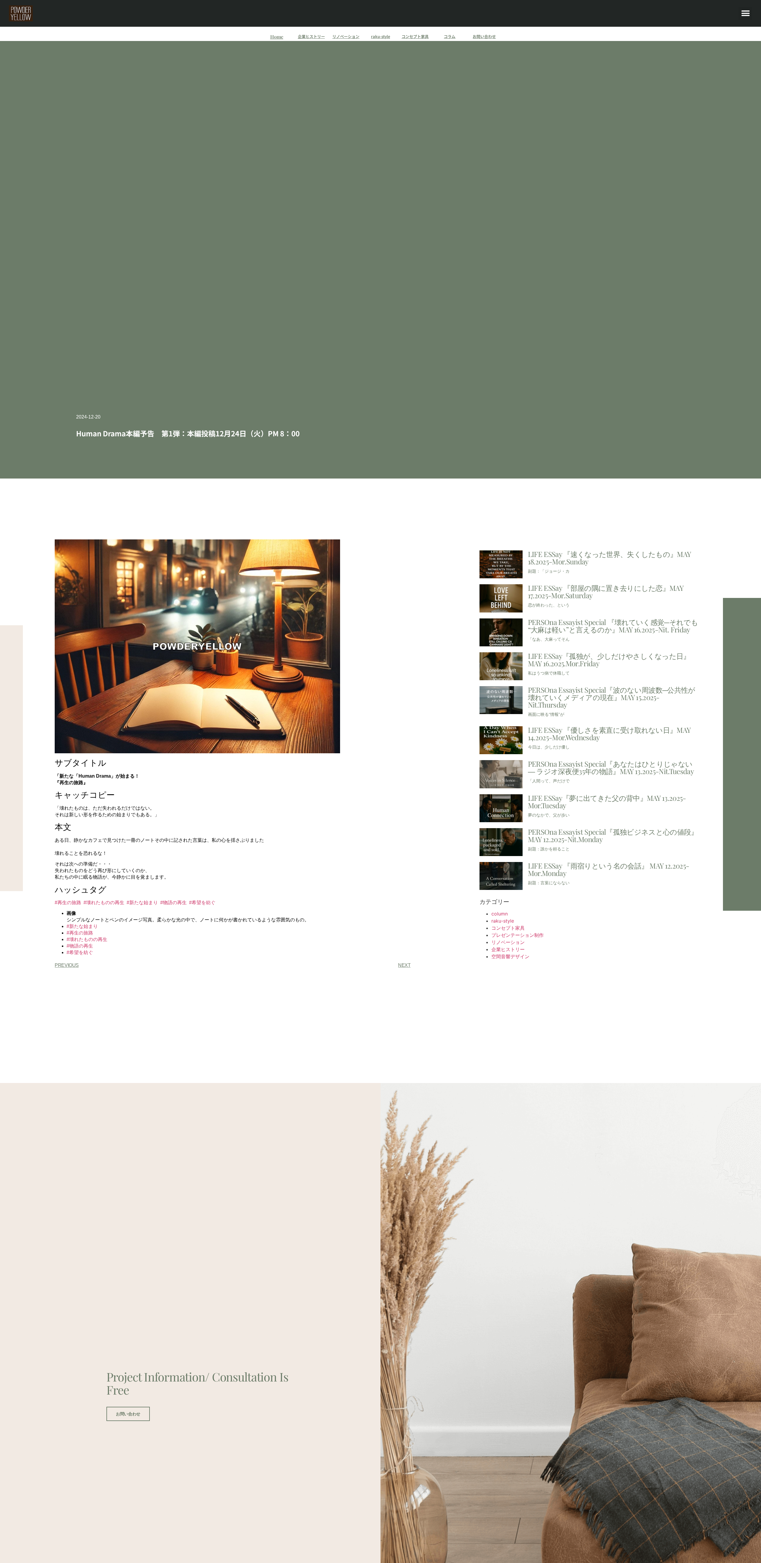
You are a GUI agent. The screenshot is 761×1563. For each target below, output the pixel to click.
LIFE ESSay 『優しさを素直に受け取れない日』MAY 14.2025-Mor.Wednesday (609, 733)
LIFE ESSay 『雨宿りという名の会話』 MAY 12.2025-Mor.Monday (608, 869)
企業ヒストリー (311, 36)
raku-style (380, 36)
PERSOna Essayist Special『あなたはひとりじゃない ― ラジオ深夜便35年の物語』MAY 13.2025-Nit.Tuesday (611, 767)
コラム (449, 36)
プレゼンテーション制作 (517, 935)
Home (276, 37)
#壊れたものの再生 (104, 902)
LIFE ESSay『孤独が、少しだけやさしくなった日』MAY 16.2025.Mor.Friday (609, 659)
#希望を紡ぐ (202, 902)
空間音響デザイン (510, 956)
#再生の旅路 (68, 902)
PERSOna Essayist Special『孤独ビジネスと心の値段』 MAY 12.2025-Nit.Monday (613, 835)
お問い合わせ (484, 36)
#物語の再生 (173, 902)
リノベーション (345, 36)
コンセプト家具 (415, 36)
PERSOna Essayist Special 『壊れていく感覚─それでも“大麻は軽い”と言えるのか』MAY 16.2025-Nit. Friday (613, 625)
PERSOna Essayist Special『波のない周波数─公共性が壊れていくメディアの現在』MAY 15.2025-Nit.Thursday (611, 697)
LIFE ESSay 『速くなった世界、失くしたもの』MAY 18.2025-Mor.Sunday (609, 557)
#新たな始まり (142, 902)
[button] (745, 13)
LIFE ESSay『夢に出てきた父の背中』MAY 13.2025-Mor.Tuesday (607, 801)
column (499, 914)
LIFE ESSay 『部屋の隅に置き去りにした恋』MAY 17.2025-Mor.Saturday (605, 591)
